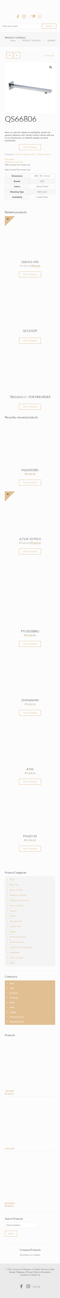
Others (12, 963)
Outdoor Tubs (15, 926)
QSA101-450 (30, 262)
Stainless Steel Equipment (21, 947)
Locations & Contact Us (30, 1275)
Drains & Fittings (22, 154)
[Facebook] (18, 17)
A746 (30, 769)
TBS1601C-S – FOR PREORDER (30, 397)
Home (12, 41)
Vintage (13, 1012)
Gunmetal (14, 998)
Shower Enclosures (18, 937)
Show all (50, 56)
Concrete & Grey (17, 1017)
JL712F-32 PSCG (30, 539)
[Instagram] (24, 17)
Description (9, 159)
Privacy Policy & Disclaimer (38, 1272)
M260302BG (30, 470)
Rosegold (13, 993)
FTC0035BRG (30, 631)
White (12, 1003)
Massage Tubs (16, 921)
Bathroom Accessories (19, 900)
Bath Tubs (14, 885)
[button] (50, 67)
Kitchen (13, 916)
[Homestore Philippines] (30, 5)
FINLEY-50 (30, 836)
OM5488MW (30, 700)
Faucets (13, 911)
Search (11, 1234)
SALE (32, 154)
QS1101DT (30, 331)
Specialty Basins (17, 1022)
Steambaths (15, 952)
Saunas (13, 932)
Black (12, 983)
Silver (12, 1007)
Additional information (14, 162)
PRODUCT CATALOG (31, 41)
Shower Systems (43, 154)
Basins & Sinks (16, 890)
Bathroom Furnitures (18, 895)
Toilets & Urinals (16, 958)
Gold (12, 988)
